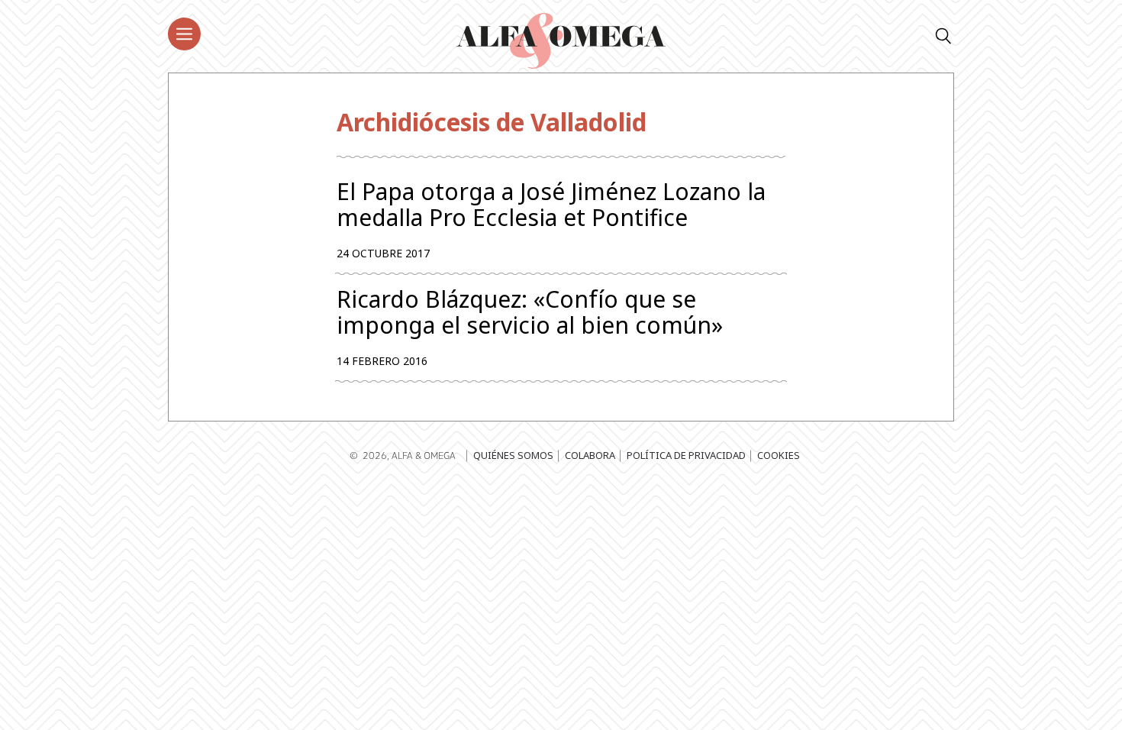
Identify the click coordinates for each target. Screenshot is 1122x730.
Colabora (590, 455)
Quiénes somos (513, 455)
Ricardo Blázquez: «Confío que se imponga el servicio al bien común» (530, 312)
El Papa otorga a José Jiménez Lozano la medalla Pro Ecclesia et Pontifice (551, 205)
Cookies (778, 455)
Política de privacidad (686, 455)
